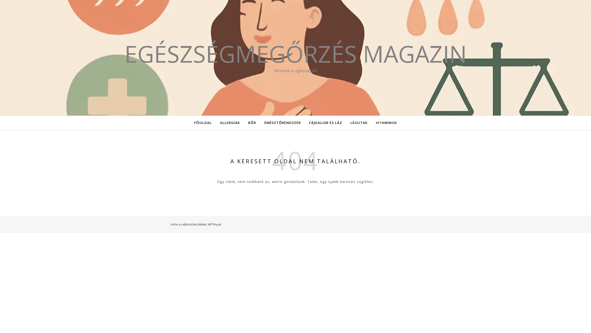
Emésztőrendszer (282, 122)
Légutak (359, 122)
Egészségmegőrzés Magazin (295, 53)
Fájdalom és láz (325, 122)
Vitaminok (386, 122)
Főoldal (203, 122)
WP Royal (214, 224)
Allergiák (230, 122)
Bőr (252, 122)
